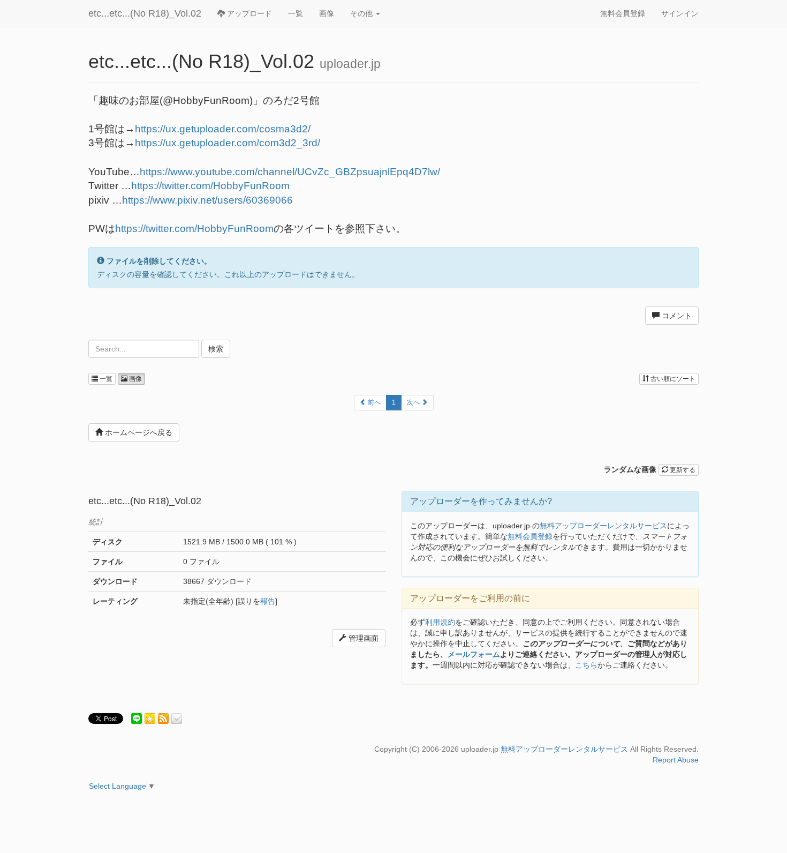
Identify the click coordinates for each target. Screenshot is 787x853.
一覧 (295, 13)
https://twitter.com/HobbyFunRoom (210, 185)
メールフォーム (474, 654)
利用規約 (440, 622)
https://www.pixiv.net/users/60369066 (207, 200)
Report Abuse (676, 759)
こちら (586, 665)
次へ (414, 402)
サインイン (680, 13)
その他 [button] (362, 13)
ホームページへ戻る (137, 432)
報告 (267, 601)
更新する (681, 470)
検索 (215, 349)
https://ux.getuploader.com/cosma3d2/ (223, 128)
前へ (373, 402)
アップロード (248, 13)
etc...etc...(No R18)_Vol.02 (144, 13)
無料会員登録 (622, 13)
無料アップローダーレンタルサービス (603, 525)
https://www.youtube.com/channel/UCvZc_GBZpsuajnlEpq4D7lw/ (290, 171)
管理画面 (362, 638)
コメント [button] (676, 315)
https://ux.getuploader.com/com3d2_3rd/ (227, 142)
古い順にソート (672, 379)
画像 (326, 13)
